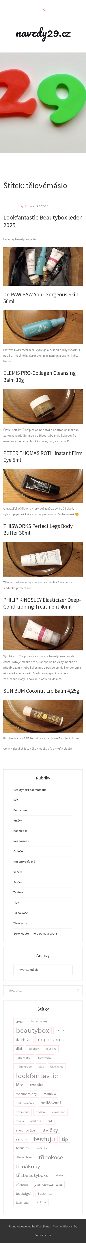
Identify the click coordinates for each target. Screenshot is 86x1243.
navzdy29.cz (43, 32)
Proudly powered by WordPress (30, 1226)
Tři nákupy (20, 923)
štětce (41, 1202)
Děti (16, 800)
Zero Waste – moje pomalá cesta (35, 933)
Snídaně (30, 862)
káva (41, 1066)
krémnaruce (24, 1066)
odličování (51, 1103)
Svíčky (17, 882)
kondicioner (24, 1057)
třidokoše (51, 1157)
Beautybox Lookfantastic (29, 790)
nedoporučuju (25, 1103)
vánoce (22, 1185)
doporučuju (51, 1039)
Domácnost (20, 810)
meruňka (49, 1094)
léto (19, 1085)
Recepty (19, 862)
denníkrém (23, 1039)
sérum (21, 1139)
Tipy (16, 903)
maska (37, 1084)
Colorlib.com (42, 1235)
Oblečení (19, 851)
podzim (41, 1112)
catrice (60, 1030)
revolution (58, 1112)
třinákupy (28, 1166)
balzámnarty (39, 1021)
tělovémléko (24, 1157)
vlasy (59, 1175)
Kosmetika (20, 831)
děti (19, 1049)
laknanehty (56, 1066)
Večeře (18, 872)
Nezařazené (21, 841)
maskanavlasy (26, 1094)
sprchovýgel (26, 1130)
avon (20, 1021)
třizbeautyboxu (32, 1175)
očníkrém (22, 1112)
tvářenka (41, 1148)
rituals (20, 1121)
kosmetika (44, 1057)
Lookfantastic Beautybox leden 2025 (43, 221)
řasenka (45, 1193)
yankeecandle (48, 1184)
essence (33, 1048)
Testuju (18, 892)
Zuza (28, 206)
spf (50, 1121)
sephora (35, 1121)
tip (65, 1139)
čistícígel (23, 1194)
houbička (50, 1048)
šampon (23, 1202)
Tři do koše (20, 913)
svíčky (50, 1130)
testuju (44, 1139)
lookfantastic (37, 1076)
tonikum (22, 1148)
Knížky (17, 820)
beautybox (32, 1030)
